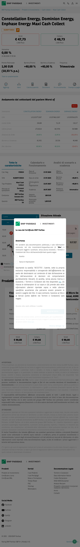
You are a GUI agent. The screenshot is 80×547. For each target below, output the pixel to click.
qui (60, 282)
